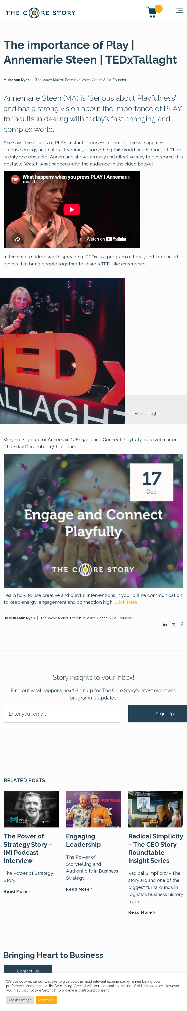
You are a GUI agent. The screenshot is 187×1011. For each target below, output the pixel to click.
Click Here (125, 602)
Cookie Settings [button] (20, 1000)
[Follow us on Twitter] (174, 625)
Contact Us (28, 971)
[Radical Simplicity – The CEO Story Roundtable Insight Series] (155, 808)
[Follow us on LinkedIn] (165, 624)
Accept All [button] (46, 1000)
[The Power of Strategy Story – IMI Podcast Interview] (31, 808)
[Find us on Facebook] (182, 624)
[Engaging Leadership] (93, 808)
